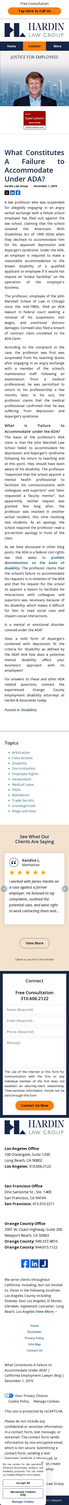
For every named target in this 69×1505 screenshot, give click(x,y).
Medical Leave (23, 784)
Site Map (34, 1344)
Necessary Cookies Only (23, 1493)
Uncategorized (23, 805)
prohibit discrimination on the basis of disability (34, 562)
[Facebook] (25, 1263)
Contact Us (35, 1350)
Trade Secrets (23, 800)
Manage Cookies (46, 1401)
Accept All (23, 1483)
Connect (34, 46)
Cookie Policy (18, 1401)
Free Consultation (34, 7)
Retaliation (20, 795)
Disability (29, 710)
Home (11, 46)
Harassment (21, 779)
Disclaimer (34, 1332)
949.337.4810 (46, 1241)
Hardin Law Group (49, 1483)
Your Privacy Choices (31, 1395)
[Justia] (44, 1263)
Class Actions (22, 758)
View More (34, 943)
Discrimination (23, 768)
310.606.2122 (40, 1166)
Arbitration (21, 752)
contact (48, 684)
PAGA (16, 789)
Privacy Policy (34, 1338)
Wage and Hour (24, 811)
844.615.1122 (46, 1247)
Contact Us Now (34, 1105)
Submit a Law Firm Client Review (34, 959)
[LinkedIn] (34, 1263)
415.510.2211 (43, 1203)
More (57, 46)
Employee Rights (25, 774)
